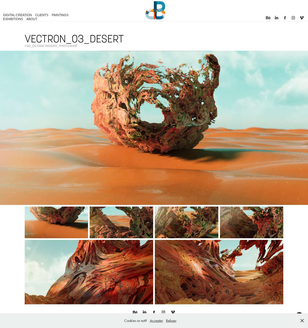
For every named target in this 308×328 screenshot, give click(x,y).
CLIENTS (41, 15)
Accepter (156, 320)
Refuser (171, 320)
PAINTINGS (60, 15)
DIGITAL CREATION (17, 15)
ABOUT (31, 19)
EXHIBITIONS (13, 19)
